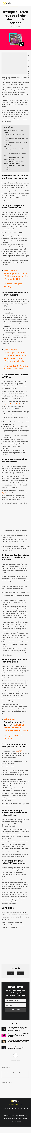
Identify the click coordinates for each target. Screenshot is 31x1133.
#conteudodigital (20, 276)
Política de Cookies (17, 1118)
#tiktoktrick (18, 725)
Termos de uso (7, 1118)
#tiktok (7, 276)
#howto (24, 730)
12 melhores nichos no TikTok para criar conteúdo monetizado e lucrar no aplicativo (18, 1029)
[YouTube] (24, 1108)
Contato (25, 1118)
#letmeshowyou (12, 730)
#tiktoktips (9, 273)
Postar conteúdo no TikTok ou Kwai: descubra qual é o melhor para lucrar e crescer (18, 1042)
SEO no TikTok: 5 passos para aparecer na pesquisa (16, 1047)
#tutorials (16, 727)
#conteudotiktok (12, 279)
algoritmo (5, 493)
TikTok (9, 934)
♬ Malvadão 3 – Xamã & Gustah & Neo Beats (16, 367)
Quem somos (7, 1115)
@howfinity (9, 719)
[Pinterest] (21, 1108)
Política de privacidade (21, 1115)
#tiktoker (21, 361)
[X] (15, 1108)
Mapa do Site (12, 1122)
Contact (19, 1122)
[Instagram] (18, 1108)
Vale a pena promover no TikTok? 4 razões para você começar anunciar (18, 1035)
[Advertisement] (14, 63)
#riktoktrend (10, 361)
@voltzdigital (10, 270)
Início (13, 1115)
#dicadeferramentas (14, 358)
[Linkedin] (13, 1112)
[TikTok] (27, 1108)
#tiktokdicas (21, 273)
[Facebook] (12, 1108)
